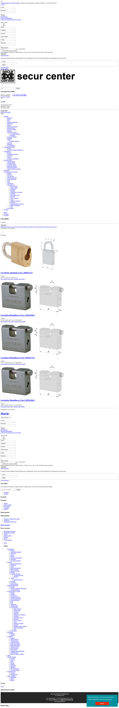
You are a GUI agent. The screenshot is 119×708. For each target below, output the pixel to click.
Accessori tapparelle (15, 560)
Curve (12, 199)
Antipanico (10, 144)
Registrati (3, 54)
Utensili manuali (14, 646)
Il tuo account (5, 525)
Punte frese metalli (12, 166)
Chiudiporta (10, 183)
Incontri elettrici (11, 145)
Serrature (6, 116)
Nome (2, 27)
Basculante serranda (12, 126)
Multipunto (10, 123)
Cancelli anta (10, 176)
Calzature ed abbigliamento (17, 651)
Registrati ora (4, 16)
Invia (4, 65)
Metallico (12, 667)
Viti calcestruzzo (14, 668)
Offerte (6, 503)
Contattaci (6, 508)
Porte (8, 182)
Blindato (9, 131)
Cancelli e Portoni (15, 590)
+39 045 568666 (52, 699)
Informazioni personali (9, 531)
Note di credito (7, 535)
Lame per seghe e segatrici (14, 169)
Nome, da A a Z (10, 226)
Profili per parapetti (15, 201)
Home (5, 543)
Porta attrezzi (13, 649)
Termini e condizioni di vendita (12, 519)
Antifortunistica (14, 652)
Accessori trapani (11, 164)
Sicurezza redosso (11, 129)
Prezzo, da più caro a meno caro (48, 226)
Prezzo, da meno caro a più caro (32, 226)
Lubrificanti (13, 677)
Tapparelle (13, 559)
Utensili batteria (11, 163)
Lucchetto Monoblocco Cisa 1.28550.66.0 (17, 315)
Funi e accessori (14, 198)
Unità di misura (14, 648)
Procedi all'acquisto (6, 112)
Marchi (5, 413)
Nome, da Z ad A (19, 226)
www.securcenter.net (59, 701)
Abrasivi (12, 638)
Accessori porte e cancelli (13, 591)
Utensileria (6, 170)
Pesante (12, 662)
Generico (9, 174)
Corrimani (13, 189)
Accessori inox (11, 185)
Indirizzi (6, 537)
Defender (12, 135)
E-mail (2, 7)
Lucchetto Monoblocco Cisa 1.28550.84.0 (17, 400)
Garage (9, 157)
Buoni (5, 538)
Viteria (9, 655)
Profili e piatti (13, 188)
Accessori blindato (15, 134)
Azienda (3, 33)
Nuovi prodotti (7, 505)
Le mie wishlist (8, 540)
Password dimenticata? (6, 18)
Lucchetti (9, 142)
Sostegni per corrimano (16, 192)
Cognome (3, 30)
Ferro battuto (10, 208)
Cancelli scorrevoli (12, 177)
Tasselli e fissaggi (11, 657)
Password (3, 10)
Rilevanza (3, 225)
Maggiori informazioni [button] (106, 699)
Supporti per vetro (15, 195)
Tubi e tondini (13, 186)
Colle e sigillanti (11, 676)
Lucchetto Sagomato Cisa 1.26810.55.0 (16, 273)
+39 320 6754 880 (14, 3)
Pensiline (12, 202)
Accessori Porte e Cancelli (10, 172)
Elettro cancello (11, 128)
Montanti (12, 190)
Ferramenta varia (11, 671)
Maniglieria (10, 632)
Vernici (12, 678)
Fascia (8, 119)
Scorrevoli (9, 155)
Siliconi (12, 680)
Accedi (3, 15)
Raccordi (12, 196)
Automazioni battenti (12, 154)
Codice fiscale (4, 36)
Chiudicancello (14, 606)
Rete (11, 206)
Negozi (6, 509)
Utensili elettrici (8, 160)
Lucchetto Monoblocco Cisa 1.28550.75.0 (17, 358)
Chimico (12, 664)
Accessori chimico (15, 670)
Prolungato (13, 665)
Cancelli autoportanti (15, 598)
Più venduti (7, 506)
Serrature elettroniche (12, 122)
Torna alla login (5, 55)
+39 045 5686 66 (5, 3)
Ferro (8, 120)
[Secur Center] (38, 82)
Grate (8, 180)
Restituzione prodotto (9, 532)
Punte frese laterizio (12, 167)
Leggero (12, 660)
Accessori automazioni (13, 158)
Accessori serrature (12, 132)
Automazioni (7, 151)
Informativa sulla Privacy (10, 521)
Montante (9, 118)
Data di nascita (4, 47)
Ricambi (9, 153)
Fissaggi (6, 209)
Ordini (5, 534)
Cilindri (9, 139)
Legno (8, 125)
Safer (11, 661)
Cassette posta (14, 674)
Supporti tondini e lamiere (17, 204)
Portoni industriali (11, 179)
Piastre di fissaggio (15, 205)
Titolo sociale (4, 22)
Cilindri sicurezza (14, 141)
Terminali (12, 193)
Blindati (9, 148)
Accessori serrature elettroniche (15, 150)
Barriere (12, 556)
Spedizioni (6, 520)
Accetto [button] (102, 703)
